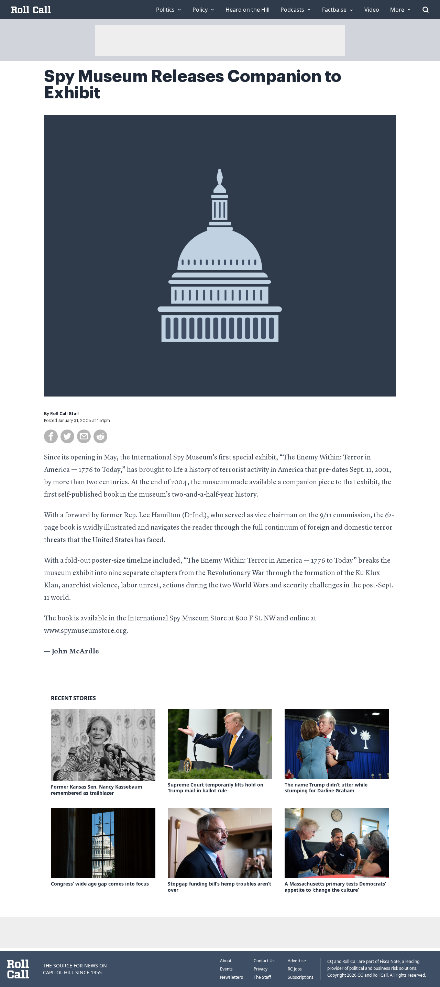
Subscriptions (301, 977)
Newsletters (231, 977)
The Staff (262, 977)
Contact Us (264, 961)
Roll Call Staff (64, 414)
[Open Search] (425, 9)
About (225, 961)
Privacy (260, 969)
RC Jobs (295, 969)
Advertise (297, 961)
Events (226, 969)
